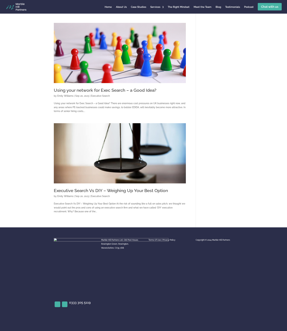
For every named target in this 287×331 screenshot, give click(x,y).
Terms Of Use (154, 240)
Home (108, 6)
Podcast (249, 6)
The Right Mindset (179, 6)
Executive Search (100, 96)
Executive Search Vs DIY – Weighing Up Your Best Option (111, 190)
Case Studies (138, 6)
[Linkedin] (57, 304)
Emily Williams (65, 96)
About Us (121, 6)
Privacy (165, 240)
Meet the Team (202, 6)
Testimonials (232, 6)
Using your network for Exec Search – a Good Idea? (105, 90)
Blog (218, 6)
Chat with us (269, 6)
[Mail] (64, 304)
